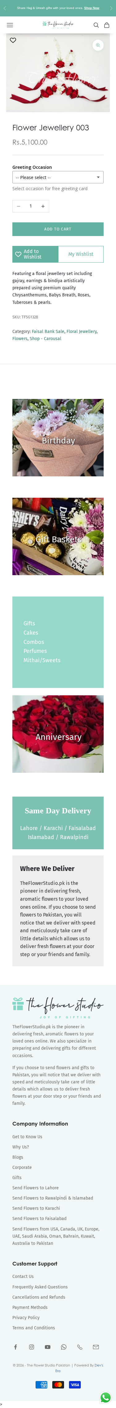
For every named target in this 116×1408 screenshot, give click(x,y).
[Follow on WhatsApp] (64, 1347)
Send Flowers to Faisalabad (39, 1218)
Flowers (20, 338)
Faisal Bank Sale (48, 331)
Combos (34, 642)
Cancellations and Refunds (38, 1297)
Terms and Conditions (33, 1328)
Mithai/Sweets (42, 660)
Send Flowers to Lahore (35, 1188)
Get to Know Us (27, 1136)
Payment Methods (30, 1307)
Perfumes (35, 651)
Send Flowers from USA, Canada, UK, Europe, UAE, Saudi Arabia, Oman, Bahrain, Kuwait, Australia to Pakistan (55, 1236)
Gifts (29, 623)
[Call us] (80, 1347)
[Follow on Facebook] (15, 1347)
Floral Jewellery (82, 331)
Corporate (22, 1167)
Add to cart (57, 229)
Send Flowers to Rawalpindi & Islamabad (52, 1198)
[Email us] (96, 1347)
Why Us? (20, 1147)
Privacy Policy (26, 1317)
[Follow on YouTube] (48, 1347)
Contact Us (23, 1276)
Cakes (31, 632)
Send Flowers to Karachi (36, 1208)
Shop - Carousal (45, 338)
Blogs (17, 1157)
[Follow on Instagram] (31, 1347)
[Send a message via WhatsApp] (105, 1397)
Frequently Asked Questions (40, 1287)
